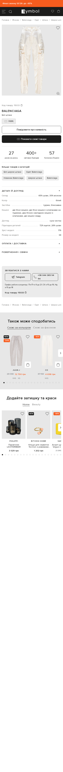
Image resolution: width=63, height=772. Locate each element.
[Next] (60, 353)
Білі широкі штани (12, 172)
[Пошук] (10, 11)
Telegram (20, 277)
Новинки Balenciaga (13, 178)
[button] (4, 382)
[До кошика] (28, 365)
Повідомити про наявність (31, 129)
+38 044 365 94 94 (46, 277)
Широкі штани (35, 178)
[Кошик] (58, 11)
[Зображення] (58, 94)
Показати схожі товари (33, 139)
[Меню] (4, 11)
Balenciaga (11, 111)
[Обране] (52, 11)
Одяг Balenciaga (34, 172)
